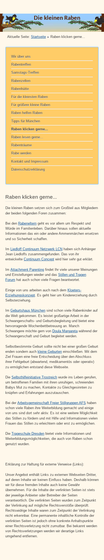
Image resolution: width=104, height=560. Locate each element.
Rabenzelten (20, 81)
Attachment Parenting (27, 270)
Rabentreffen (21, 64)
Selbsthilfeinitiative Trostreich (34, 377)
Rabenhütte (20, 89)
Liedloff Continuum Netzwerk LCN (36, 249)
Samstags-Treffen (25, 73)
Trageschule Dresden (27, 434)
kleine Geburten (50, 352)
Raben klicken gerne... (29, 129)
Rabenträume (21, 145)
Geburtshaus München (27, 310)
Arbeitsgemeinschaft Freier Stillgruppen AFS (51, 403)
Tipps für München (25, 121)
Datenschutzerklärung (28, 169)
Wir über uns (21, 56)
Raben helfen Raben (26, 113)
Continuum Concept (39, 259)
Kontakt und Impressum (29, 161)
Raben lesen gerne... (27, 137)
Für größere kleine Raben (30, 105)
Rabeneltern (27, 223)
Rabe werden (21, 153)
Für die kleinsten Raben (29, 97)
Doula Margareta (65, 331)
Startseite (38, 37)
